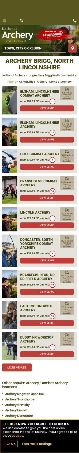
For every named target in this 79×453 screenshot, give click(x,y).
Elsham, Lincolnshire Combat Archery (39, 93)
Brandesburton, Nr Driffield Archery (37, 277)
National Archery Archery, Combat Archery (18, 34)
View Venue (47, 108)
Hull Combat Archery (39, 154)
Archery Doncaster (19, 416)
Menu (4, 20)
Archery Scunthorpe (20, 399)
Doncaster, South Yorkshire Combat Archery (36, 244)
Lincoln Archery (35, 212)
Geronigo (53, 34)
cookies (17, 436)
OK (11, 444)
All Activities (27, 81)
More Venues (16, 367)
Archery (42, 81)
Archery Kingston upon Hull (24, 394)
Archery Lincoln (16, 410)
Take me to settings (37, 444)
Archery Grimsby (17, 405)
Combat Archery (60, 81)
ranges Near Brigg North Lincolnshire (52, 75)
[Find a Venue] (34, 48)
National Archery (14, 75)
